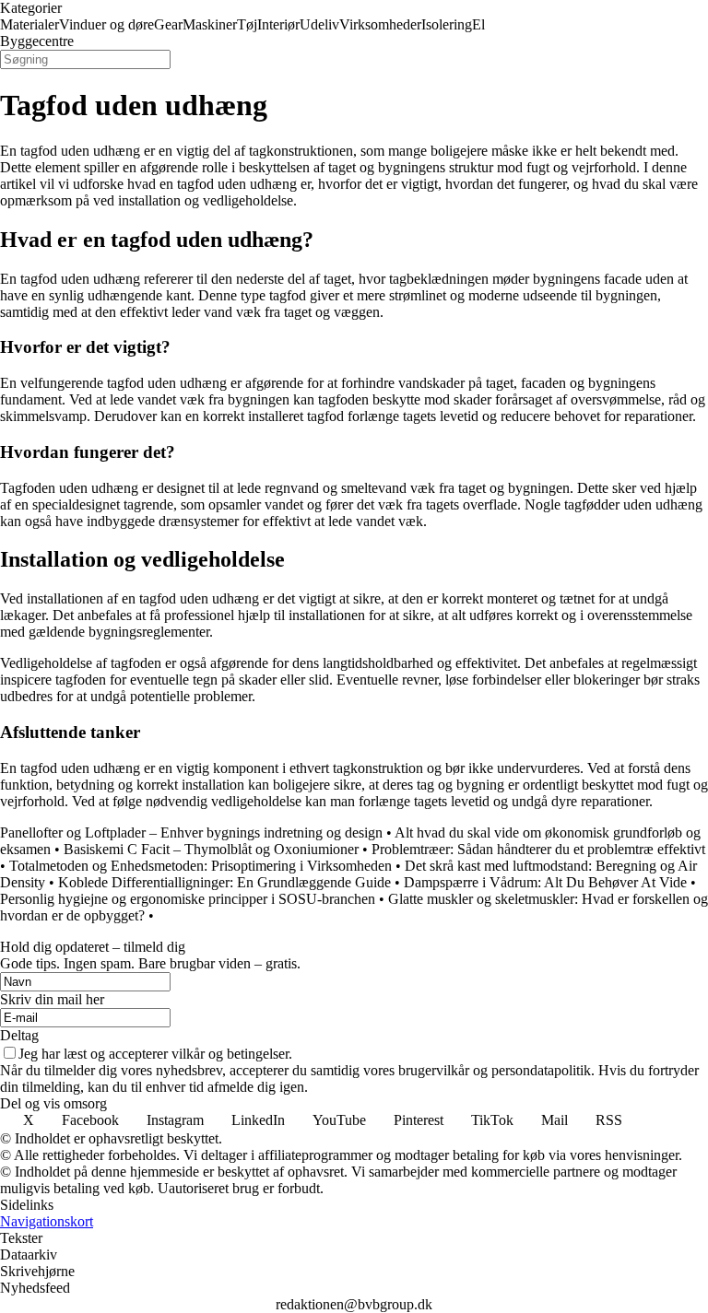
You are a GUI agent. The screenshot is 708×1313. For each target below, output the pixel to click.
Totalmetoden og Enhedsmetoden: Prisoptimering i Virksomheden (200, 865)
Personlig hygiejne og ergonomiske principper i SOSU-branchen (187, 899)
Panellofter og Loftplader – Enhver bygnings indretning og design (191, 832)
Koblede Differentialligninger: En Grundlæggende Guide (224, 882)
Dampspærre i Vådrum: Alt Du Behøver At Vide (545, 882)
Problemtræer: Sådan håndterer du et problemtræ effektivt (538, 849)
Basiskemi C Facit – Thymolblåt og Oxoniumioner (211, 849)
